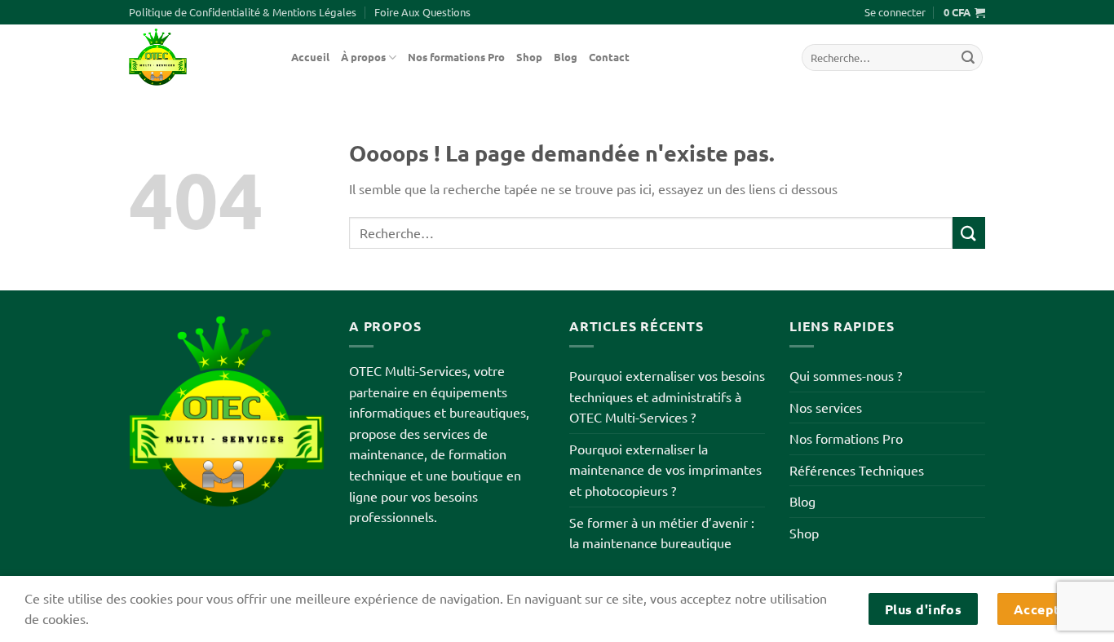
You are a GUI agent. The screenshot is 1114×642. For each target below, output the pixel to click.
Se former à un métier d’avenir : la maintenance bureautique (661, 532)
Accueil (310, 57)
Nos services (825, 407)
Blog (565, 57)
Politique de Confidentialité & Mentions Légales (242, 12)
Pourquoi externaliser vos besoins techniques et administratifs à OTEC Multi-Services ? (667, 396)
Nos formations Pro (456, 57)
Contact (609, 57)
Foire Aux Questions (422, 12)
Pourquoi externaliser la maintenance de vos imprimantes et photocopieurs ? (665, 469)
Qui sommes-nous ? (845, 375)
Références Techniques (856, 470)
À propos (363, 57)
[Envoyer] (968, 58)
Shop (529, 57)
